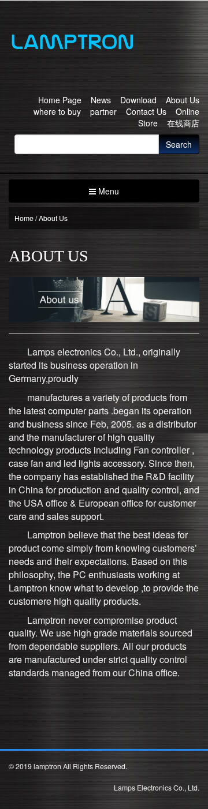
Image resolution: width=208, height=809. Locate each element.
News (101, 100)
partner (103, 111)
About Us (182, 100)
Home (24, 218)
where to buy (57, 111)
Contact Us (146, 111)
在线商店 (183, 123)
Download (138, 100)
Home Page (59, 100)
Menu (107, 191)
